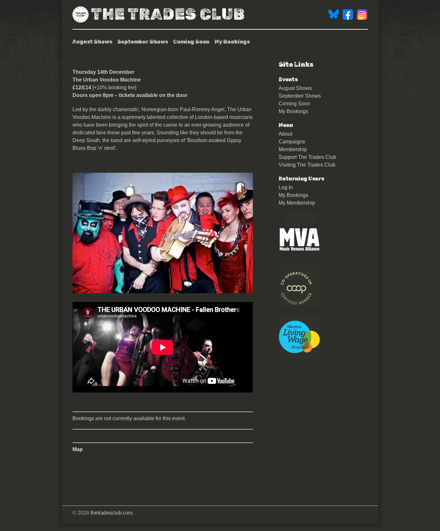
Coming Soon (191, 42)
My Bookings (232, 42)
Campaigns (292, 141)
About (285, 134)
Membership (293, 149)
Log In (286, 187)
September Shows (142, 42)
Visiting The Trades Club (307, 165)
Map (77, 449)
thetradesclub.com (111, 513)
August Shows (92, 42)
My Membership (297, 203)
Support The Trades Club (307, 157)
